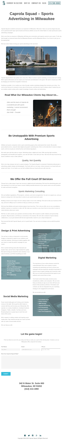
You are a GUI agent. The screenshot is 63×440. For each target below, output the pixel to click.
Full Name (4, 346)
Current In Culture (14, 3)
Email (22, 346)
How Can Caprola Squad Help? (9, 353)
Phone (43, 346)
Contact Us (36, 3)
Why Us (27, 3)
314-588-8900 (54, 3)
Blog (44, 3)
